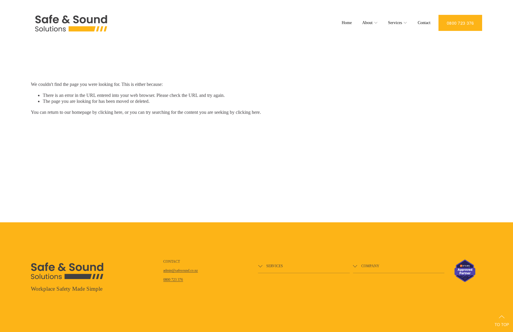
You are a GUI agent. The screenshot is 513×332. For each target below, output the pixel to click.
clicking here (110, 112)
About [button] (367, 23)
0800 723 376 (460, 23)
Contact (424, 23)
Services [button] (395, 23)
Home (347, 23)
